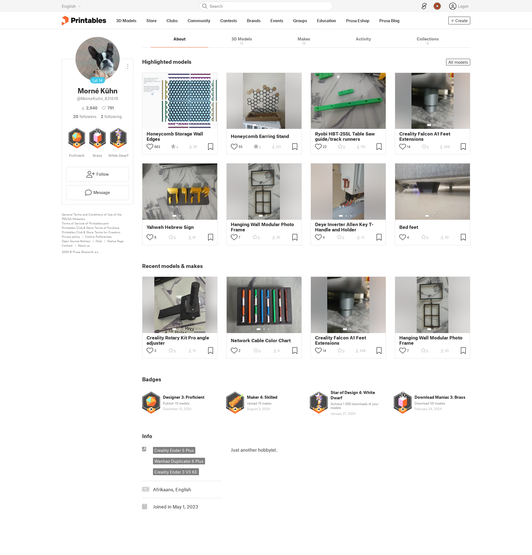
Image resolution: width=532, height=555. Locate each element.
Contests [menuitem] (228, 20)
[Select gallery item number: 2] (182, 125)
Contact (67, 245)
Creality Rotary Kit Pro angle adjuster (178, 340)
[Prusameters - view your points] (437, 6)
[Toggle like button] (150, 146)
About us (84, 245)
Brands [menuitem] (253, 20)
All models (458, 62)
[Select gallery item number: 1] (176, 125)
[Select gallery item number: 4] (269, 125)
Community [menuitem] (199, 20)
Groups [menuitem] (300, 20)
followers (84, 116)
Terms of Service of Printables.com (85, 223)
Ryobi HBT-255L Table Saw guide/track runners (345, 136)
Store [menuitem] (151, 20)
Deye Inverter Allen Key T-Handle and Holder (344, 227)
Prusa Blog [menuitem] (389, 20)
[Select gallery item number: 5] (273, 125)
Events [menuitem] (276, 20)
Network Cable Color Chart (261, 340)
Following (111, 116)
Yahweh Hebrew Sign (170, 227)
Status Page (115, 241)
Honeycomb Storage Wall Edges (175, 136)
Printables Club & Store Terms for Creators (91, 232)
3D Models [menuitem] (126, 20)
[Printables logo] (84, 20)
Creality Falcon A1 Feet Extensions (424, 136)
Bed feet (408, 227)
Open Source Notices (76, 241)
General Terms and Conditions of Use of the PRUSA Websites (92, 217)
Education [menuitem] (326, 20)
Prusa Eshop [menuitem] (357, 20)
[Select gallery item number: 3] (264, 125)
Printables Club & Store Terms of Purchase (90, 227)
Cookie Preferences (98, 236)
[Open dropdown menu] (127, 64)
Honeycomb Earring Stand (260, 136)
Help (99, 241)
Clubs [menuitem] (172, 20)
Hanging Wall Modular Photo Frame (262, 227)
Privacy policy (71, 236)
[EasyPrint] (424, 6)
